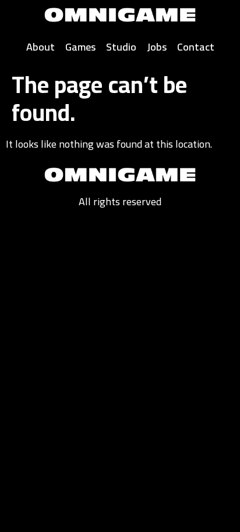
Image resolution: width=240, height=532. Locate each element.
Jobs (157, 46)
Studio (121, 46)
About (40, 46)
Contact (195, 46)
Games (80, 46)
